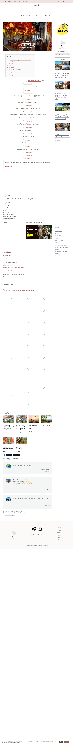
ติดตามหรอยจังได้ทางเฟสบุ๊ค (15, 69)
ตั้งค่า (19, 742)
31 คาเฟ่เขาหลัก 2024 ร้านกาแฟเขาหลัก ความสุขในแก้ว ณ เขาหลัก (21, 428)
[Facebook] (36, 534)
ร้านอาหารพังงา (23, 512)
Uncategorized (58, 231)
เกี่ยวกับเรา (10, 1)
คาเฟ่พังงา (11, 73)
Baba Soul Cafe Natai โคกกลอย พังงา (33, 427)
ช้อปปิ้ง (27, 1)
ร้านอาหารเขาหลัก (34, 81)
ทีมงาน (27, 10)
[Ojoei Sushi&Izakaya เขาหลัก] (27, 84)
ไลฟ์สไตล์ (57, 256)
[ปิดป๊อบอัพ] (70, 742)
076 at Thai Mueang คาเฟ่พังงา (8, 447)
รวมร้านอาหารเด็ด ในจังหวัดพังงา (17, 511)
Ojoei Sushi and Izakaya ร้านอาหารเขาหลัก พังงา (20, 60)
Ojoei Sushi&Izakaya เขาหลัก (26, 290)
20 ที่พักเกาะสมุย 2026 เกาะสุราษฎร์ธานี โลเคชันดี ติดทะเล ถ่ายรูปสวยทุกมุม (62, 75)
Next (17, 454)
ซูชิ (7, 512)
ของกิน (45, 10)
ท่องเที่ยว (15, 1)
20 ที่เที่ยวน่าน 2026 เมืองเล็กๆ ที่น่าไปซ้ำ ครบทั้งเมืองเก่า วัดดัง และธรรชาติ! (62, 117)
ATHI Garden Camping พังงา (10, 515)
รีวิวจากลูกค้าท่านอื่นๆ (13, 74)
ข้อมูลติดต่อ (11, 67)
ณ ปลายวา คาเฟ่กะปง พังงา (45, 426)
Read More (5, 432)
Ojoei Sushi (8, 255)
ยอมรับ (66, 741)
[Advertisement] (45, 65)
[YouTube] (41, 534)
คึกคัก (6, 512)
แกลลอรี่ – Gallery (13, 71)
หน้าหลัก (4, 1)
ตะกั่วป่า (10, 512)
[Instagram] (31, 534)
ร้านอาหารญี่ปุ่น (17, 512)
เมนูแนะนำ (11, 62)
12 (13, 454)
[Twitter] (33, 534)
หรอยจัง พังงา (8, 166)
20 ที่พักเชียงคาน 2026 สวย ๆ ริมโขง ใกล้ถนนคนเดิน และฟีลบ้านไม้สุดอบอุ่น (62, 137)
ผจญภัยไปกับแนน (8, 511)
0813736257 (9, 270)
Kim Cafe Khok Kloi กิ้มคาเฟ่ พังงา (21, 447)
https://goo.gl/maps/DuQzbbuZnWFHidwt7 (13, 267)
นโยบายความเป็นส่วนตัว (45, 741)
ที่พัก (23, 1)
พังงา (13, 512)
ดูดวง (56, 238)
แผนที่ (10, 65)
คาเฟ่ (19, 1)
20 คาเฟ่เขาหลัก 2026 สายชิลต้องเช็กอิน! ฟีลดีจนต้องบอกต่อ (8, 428)
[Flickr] (38, 534)
